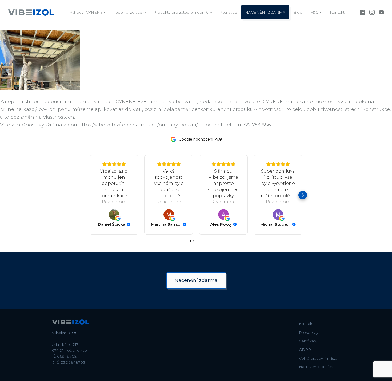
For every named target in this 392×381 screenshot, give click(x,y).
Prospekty (308, 332)
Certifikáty (308, 341)
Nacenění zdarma (196, 280)
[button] (89, 195)
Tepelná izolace (128, 12)
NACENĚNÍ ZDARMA (265, 12)
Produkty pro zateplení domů (181, 12)
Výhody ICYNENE (86, 12)
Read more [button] (114, 201)
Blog (297, 12)
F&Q (314, 12)
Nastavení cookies (316, 366)
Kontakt (337, 12)
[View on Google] (114, 214)
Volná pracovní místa (318, 358)
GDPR (305, 349)
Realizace (228, 12)
